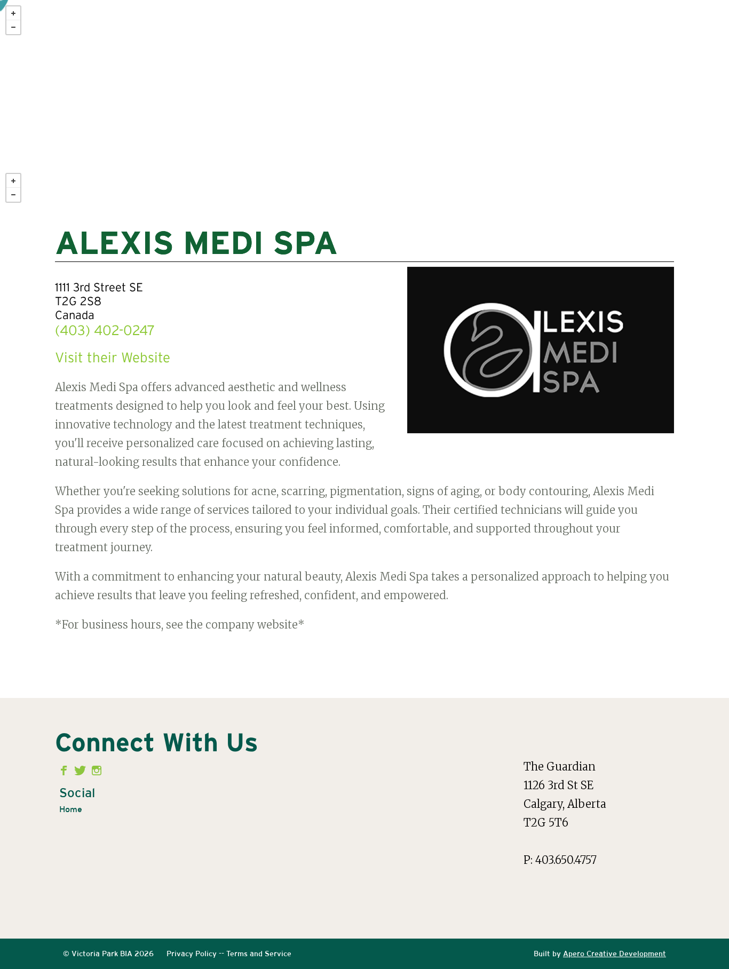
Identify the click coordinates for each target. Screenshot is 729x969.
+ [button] (13, 13)
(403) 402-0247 (105, 331)
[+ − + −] (364, 106)
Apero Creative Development (614, 953)
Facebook (66, 770)
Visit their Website (112, 358)
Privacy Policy (192, 953)
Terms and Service (258, 953)
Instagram (97, 770)
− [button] (13, 27)
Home (70, 809)
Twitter (81, 770)
